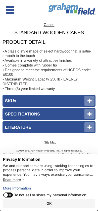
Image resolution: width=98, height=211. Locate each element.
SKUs (10, 100)
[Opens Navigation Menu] (10, 10)
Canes (49, 24)
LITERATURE (18, 127)
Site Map (50, 142)
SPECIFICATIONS (22, 114)
